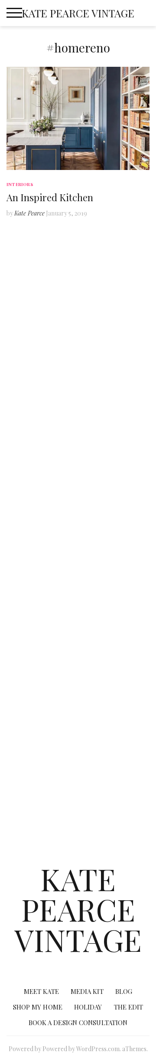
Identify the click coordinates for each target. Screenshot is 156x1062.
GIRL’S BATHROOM (78, 587)
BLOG (78, 310)
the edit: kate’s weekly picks (78, 717)
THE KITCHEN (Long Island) (78, 535)
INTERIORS (19, 184)
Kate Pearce (29, 213)
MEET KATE (43, 284)
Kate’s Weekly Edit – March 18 (78, 691)
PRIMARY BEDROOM (78, 613)
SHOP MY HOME (78, 466)
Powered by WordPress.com (81, 1049)
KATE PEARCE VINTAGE (78, 13)
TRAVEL (78, 405)
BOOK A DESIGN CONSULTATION (78, 822)
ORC (78, 327)
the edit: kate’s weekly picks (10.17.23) (78, 783)
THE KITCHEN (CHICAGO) (78, 483)
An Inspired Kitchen (49, 197)
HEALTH (78, 431)
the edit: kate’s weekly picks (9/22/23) (78, 748)
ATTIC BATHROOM (78, 561)
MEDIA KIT (113, 284)
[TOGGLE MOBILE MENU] (14, 13)
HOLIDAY (78, 648)
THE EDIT (78, 674)
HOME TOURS (78, 353)
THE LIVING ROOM (78, 509)
